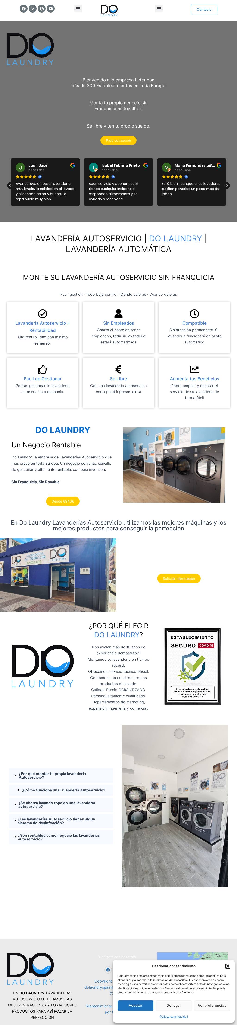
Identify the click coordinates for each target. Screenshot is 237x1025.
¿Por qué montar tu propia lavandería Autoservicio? (52, 775)
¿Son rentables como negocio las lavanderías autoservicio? (59, 837)
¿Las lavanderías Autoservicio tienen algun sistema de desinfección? (56, 821)
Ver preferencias (212, 1005)
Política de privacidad (174, 1016)
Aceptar (135, 1005)
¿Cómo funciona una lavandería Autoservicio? (63, 790)
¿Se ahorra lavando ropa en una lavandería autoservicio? (56, 804)
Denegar (174, 1005)
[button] (227, 966)
